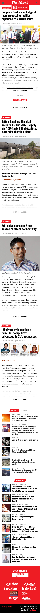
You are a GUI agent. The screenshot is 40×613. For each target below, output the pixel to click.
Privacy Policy (7, 607)
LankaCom (33, 610)
